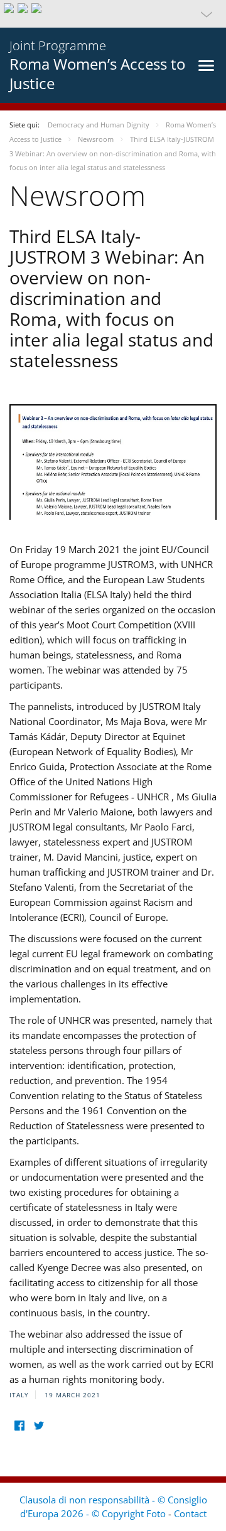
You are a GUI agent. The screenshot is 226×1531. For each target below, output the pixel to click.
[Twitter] (38, 1426)
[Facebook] (19, 1426)
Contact (190, 1513)
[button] (113, 14)
